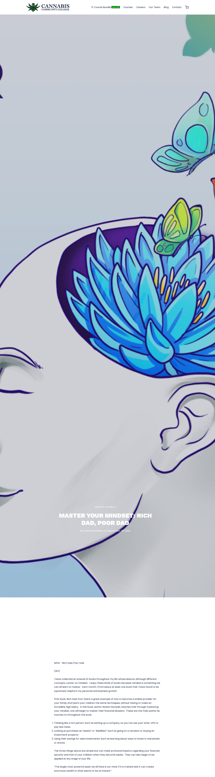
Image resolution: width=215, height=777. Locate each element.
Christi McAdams (93, 530)
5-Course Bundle (105, 7)
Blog (166, 7)
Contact (177, 7)
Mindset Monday (105, 507)
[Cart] (187, 7)
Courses (128, 7)
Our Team (154, 7)
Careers (140, 7)
